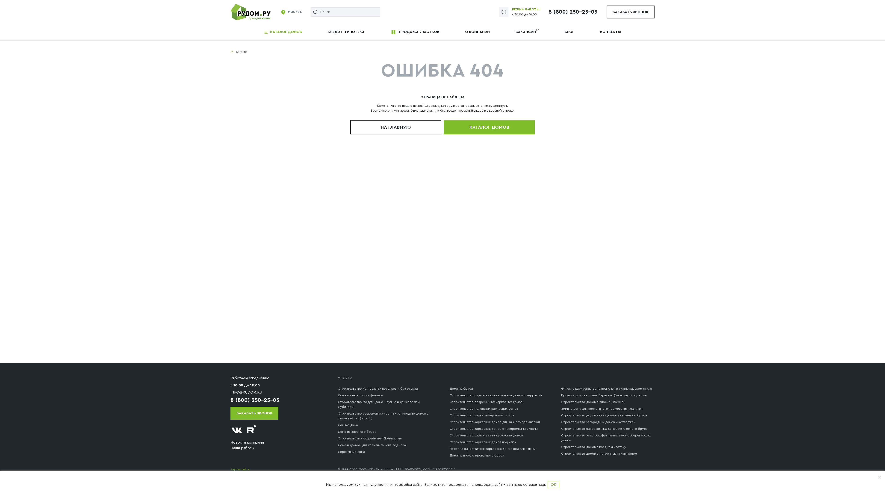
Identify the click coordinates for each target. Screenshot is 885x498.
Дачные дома (348, 425)
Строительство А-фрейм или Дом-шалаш (370, 438)
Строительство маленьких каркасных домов (484, 408)
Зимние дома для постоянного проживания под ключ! (602, 408)
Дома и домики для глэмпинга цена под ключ (372, 445)
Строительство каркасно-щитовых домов (482, 415)
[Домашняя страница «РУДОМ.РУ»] (250, 12)
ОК (553, 484)
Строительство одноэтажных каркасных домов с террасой (496, 395)
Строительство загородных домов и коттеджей (598, 422)
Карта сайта (240, 469)
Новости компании (247, 442)
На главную (396, 127)
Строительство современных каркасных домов (486, 402)
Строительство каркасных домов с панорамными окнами (494, 428)
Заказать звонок (631, 12)
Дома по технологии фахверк (361, 395)
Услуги (345, 378)
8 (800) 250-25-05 (573, 12)
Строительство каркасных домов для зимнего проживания (495, 422)
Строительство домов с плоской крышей (593, 402)
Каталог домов (489, 127)
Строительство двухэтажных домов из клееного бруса (604, 415)
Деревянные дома (351, 452)
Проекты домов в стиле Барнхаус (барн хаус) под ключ (604, 395)
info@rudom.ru (246, 392)
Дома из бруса (461, 388)
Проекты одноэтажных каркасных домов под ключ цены (492, 449)
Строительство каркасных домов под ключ (483, 442)
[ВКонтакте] (236, 430)
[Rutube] (251, 430)
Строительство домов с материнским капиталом (599, 453)
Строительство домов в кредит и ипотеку (593, 447)
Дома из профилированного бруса (477, 455)
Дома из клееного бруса (357, 431)
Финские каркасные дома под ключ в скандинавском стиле (606, 388)
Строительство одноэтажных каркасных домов (486, 435)
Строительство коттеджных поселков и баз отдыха (378, 388)
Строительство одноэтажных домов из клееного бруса (604, 428)
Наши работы (242, 448)
